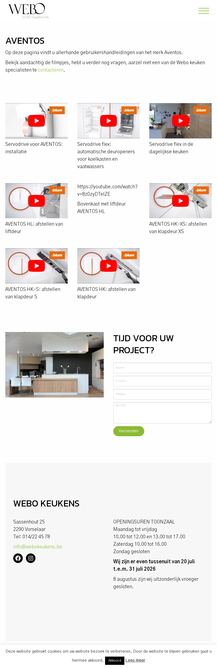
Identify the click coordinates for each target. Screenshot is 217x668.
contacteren (51, 70)
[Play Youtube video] (36, 120)
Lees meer (135, 660)
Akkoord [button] (114, 660)
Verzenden (128, 431)
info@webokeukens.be (37, 547)
